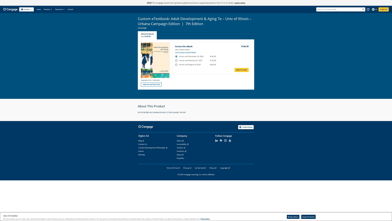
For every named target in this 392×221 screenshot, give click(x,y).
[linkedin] (216, 140)
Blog (140, 141)
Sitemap (141, 154)
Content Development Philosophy (152, 148)
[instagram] (225, 140)
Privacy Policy (205, 219)
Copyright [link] (224, 168)
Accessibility (182, 144)
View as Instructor (151, 84)
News (179, 154)
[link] (38, 9)
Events (141, 151)
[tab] (147, 35)
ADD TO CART (241, 70)
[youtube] (230, 140)
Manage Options (293, 217)
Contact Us (142, 144)
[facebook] (221, 140)
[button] (48, 9)
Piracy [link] (212, 168)
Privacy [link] (186, 168)
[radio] (176, 56)
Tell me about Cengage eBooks (185, 52)
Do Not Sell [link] (199, 168)
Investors (181, 151)
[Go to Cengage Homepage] (10, 9)
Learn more (239, 3)
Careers (180, 148)
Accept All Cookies (308, 217)
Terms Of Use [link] (172, 168)
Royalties (180, 158)
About (179, 141)
